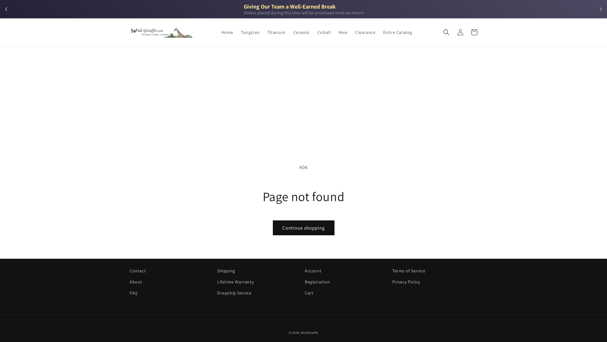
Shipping (226, 271)
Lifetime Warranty (235, 282)
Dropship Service (234, 293)
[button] (446, 32)
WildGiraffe (309, 333)
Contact (138, 271)
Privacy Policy (406, 282)
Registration (317, 282)
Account (313, 271)
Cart (309, 293)
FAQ (134, 293)
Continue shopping (303, 228)
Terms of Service (409, 271)
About (136, 282)
